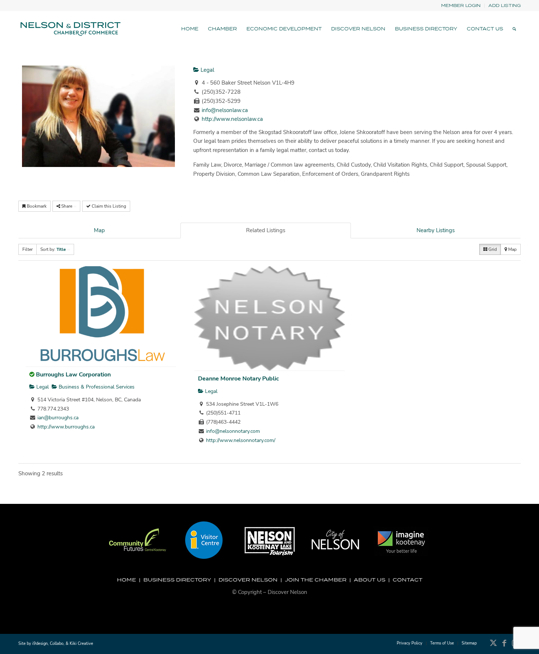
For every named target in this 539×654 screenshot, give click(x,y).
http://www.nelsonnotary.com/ (240, 440)
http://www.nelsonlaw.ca (232, 119)
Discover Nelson (248, 579)
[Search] (514, 29)
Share (66, 206)
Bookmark (36, 206)
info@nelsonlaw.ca (225, 110)
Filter (27, 249)
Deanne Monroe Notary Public (238, 379)
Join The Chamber (315, 579)
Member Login (461, 5)
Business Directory (177, 579)
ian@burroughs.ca (57, 417)
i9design (40, 643)
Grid (492, 249)
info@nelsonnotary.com (233, 431)
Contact (407, 579)
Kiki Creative (81, 643)
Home (126, 579)
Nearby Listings (436, 230)
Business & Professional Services (96, 386)
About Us (369, 579)
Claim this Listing (108, 206)
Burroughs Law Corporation (73, 375)
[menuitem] (461, 6)
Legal (206, 70)
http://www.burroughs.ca (66, 426)
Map (99, 230)
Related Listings (265, 230)
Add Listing (504, 5)
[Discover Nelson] (69, 29)
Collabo (56, 643)
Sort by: (53, 249)
